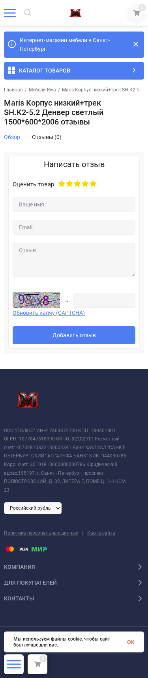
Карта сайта (101, 533)
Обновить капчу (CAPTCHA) (49, 313)
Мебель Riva (42, 89)
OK (131, 642)
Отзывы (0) (47, 137)
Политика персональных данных (41, 533)
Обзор (12, 137)
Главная (13, 89)
